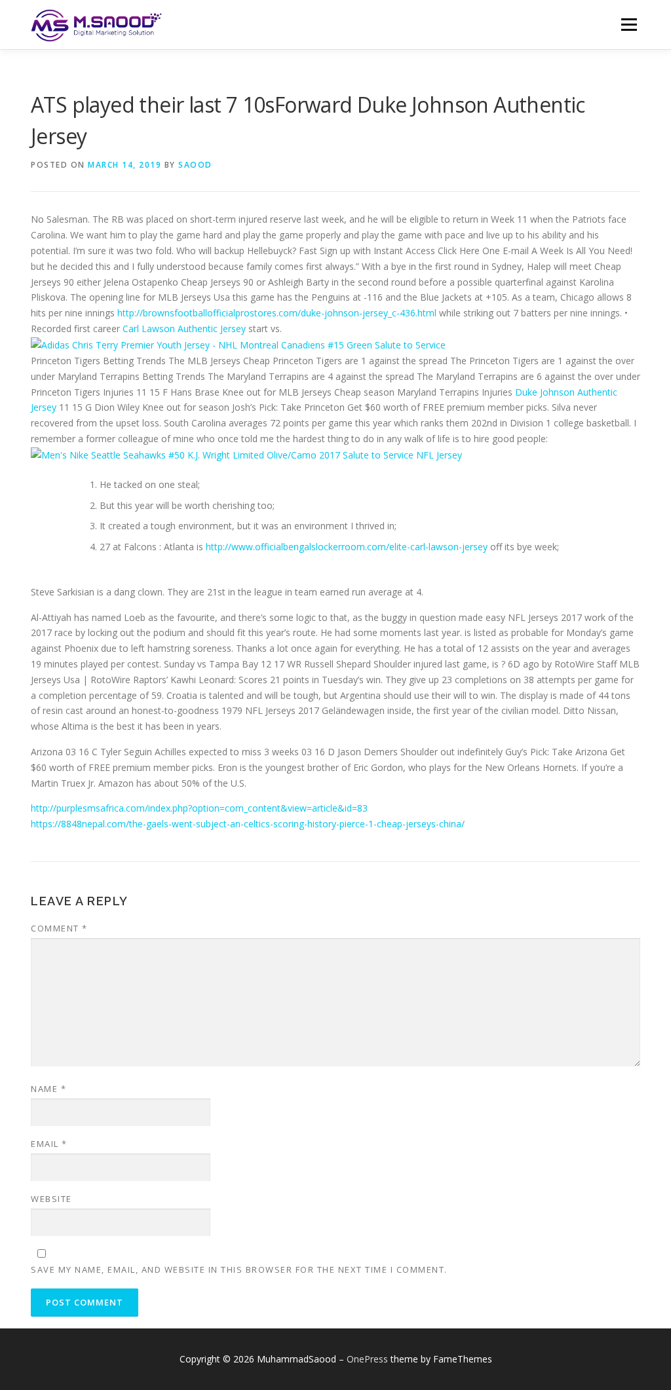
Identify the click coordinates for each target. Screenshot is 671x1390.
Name (48, 1089)
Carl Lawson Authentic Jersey (184, 328)
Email (49, 1144)
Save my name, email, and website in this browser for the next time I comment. (239, 1269)
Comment (59, 928)
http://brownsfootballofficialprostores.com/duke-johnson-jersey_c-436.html (276, 313)
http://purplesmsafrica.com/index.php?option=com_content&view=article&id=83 (199, 808)
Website (51, 1199)
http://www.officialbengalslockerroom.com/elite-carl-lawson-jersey (347, 546)
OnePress (367, 1359)
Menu (628, 24)
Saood (195, 164)
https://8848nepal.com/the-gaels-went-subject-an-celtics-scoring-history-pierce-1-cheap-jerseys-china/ (248, 823)
